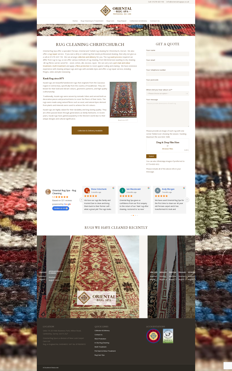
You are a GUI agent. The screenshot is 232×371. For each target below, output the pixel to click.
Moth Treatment (100, 347)
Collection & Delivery (102, 330)
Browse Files (167, 148)
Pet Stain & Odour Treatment (105, 351)
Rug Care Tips (100, 355)
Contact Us (98, 335)
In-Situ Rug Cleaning (102, 343)
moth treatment (59, 66)
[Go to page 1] (133, 215)
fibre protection (82, 66)
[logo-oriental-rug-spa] (116, 11)
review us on (59, 208)
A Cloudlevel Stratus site (50, 367)
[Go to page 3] (137, 215)
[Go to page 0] (131, 215)
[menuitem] (156, 2)
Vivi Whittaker (133, 189)
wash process (116, 57)
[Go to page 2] (135, 215)
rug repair (53, 54)
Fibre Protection (100, 339)
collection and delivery (87, 57)
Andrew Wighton (170, 189)
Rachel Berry (97, 189)
